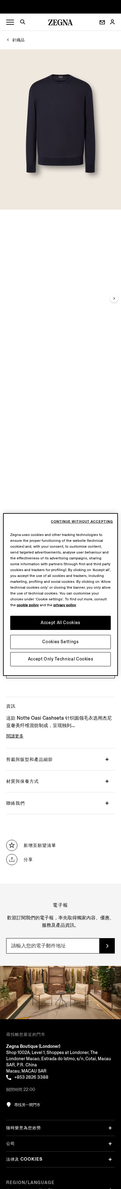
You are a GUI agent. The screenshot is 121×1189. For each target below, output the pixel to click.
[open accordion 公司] (110, 1143)
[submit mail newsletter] (107, 946)
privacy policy (64, 605)
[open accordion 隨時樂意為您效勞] (110, 1128)
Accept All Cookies (60, 623)
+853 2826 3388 (31, 1077)
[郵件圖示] (102, 22)
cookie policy (28, 605)
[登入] (112, 22)
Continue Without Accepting (82, 522)
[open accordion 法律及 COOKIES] (110, 1159)
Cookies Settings (60, 642)
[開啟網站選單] (10, 22)
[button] (24, 22)
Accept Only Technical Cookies (60, 659)
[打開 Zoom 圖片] (60, 129)
